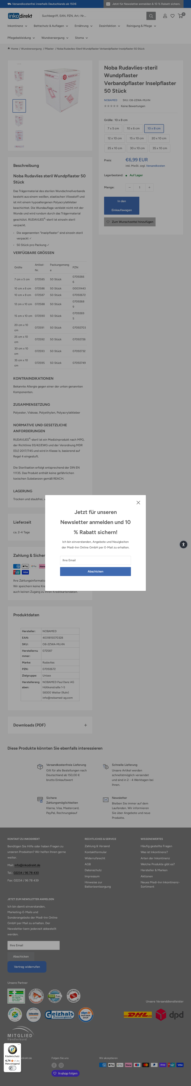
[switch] (12, 1068)
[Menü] (19, 1045)
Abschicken (95, 571)
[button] (183, 544)
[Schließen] (138, 502)
